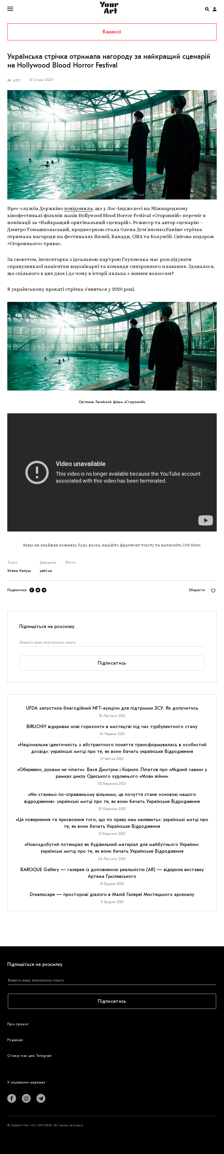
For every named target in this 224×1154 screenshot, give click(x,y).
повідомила (78, 209)
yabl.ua (46, 570)
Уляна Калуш (19, 570)
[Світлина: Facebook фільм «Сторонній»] (112, 346)
